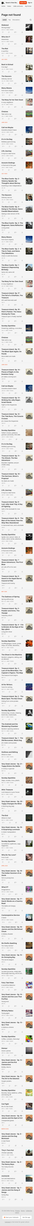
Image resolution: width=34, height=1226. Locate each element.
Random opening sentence (10, 729)
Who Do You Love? (9, 855)
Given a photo (6, 1051)
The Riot (5, 49)
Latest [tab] (5, 20)
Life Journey (6, 151)
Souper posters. (7, 1081)
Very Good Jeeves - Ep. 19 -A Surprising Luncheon (12, 828)
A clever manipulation (9, 832)
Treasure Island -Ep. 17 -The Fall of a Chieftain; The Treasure (12, 295)
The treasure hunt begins (10, 675)
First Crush (5, 857)
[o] (29, 180)
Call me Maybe (7, 127)
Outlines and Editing (10, 752)
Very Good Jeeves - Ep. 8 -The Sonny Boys (12, 1163)
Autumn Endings (8, 163)
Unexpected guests (8, 1120)
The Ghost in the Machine (12, 655)
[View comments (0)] (9, 32)
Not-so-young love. (8, 878)
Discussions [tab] (16, 20)
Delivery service (7, 79)
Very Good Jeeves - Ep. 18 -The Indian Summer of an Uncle (12, 873)
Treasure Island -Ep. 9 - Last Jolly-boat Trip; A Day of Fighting (12, 504)
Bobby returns (6, 1067)
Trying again (6, 1013)
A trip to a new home (8, 153)
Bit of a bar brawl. (7, 1106)
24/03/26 (5, 1176)
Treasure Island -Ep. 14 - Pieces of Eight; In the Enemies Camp (11, 372)
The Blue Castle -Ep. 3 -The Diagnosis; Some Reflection (12, 224)
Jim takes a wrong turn (9, 377)
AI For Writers (7, 685)
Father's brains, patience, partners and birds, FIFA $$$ (11, 434)
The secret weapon (8, 960)
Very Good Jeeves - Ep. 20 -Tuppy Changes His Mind (12, 802)
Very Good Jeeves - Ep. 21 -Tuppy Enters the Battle (12, 765)
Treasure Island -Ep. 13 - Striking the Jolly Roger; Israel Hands (11, 400)
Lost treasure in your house (10, 792)
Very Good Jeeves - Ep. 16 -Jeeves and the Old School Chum (12, 929)
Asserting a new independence (11, 186)
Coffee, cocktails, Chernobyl (10, 1039)
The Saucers (6, 76)
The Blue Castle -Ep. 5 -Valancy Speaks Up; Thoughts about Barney (11, 181)
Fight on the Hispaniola (9, 405)
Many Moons (7, 88)
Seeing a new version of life (10, 214)
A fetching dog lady (8, 806)
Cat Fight (5, 1104)
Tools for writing (7, 687)
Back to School (7, 64)
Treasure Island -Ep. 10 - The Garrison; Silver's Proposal (11, 476)
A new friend (6, 1141)
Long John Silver (7, 632)
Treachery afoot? (7, 615)
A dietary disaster (7, 934)
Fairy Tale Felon (8, 983)
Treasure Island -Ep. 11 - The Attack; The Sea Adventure (11, 458)
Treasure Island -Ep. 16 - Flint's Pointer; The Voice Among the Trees (11, 312)
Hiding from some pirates (10, 701)
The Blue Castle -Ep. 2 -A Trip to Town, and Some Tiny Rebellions (11, 251)
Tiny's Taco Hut (8, 1150)
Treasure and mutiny (8, 583)
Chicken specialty (7, 1153)
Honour (4, 1048)
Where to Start (6, 754)
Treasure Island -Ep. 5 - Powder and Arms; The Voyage (11, 610)
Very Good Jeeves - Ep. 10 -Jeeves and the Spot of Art (12, 1117)
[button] (3, 6)
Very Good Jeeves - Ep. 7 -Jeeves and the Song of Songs (12, 1190)
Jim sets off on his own (9, 567)
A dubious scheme (8, 1027)
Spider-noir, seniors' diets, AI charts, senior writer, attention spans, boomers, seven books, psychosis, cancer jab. (11, 538)
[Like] (3, 32)
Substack (7, 1222)
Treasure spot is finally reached (12, 316)
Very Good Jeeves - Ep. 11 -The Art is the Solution (12, 1077)
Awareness (5, 39)
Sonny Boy (5, 1195)
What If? (5, 887)
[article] (17, 28)
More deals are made (8, 356)
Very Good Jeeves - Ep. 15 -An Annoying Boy (12, 956)
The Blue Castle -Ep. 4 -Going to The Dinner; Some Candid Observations (12, 209)
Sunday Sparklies (8, 326)
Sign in (30, 2)
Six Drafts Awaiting (9, 943)
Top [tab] (9, 20)
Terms (23, 1211)
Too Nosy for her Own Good (12, 100)
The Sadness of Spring (10, 597)
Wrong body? (6, 27)
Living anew (5, 228)
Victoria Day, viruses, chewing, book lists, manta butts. (11, 714)
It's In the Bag (7, 139)
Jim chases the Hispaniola (10, 421)
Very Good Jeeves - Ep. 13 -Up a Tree (12, 1024)
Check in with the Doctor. (10, 256)
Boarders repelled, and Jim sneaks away (10, 464)
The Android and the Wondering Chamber (10, 725)
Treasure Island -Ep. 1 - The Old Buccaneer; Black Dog (12, 739)
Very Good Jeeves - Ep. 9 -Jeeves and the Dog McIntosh (12, 1136)
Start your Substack (12, 1217)
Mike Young (10, 29)
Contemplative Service (11, 915)
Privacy (17, 1211)
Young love (5, 1001)
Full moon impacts (8, 90)
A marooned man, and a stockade (12, 525)
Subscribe (23, 2)
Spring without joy (8, 599)
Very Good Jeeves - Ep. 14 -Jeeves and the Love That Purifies (12, 996)
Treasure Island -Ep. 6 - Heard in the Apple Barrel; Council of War (12, 578)
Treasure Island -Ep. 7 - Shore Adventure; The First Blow (12, 562)
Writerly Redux (7, 1011)
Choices (5, 111)
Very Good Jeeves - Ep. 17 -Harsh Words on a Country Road (12, 901)
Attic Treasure (7, 790)
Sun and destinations (8, 1178)
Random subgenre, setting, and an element (12, 658)
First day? (5, 67)
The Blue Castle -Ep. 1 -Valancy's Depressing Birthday (11, 267)
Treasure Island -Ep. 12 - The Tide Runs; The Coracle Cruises (12, 416)
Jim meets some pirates (9, 743)
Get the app (26, 1217)
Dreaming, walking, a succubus (12, 328)
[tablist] (11, 20)
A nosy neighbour (7, 102)
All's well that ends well (9, 300)
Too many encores (7, 1167)
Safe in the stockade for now (11, 509)
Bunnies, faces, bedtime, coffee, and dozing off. (12, 1094)
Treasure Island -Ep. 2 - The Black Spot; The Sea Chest (12, 697)
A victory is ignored (8, 769)
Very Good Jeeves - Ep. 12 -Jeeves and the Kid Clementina (12, 1062)
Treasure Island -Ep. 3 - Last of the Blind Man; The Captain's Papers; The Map (12, 670)
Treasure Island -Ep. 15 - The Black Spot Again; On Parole (12, 351)
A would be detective (8, 985)
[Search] (30, 20)
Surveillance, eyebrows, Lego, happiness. (11, 845)
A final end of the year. (9, 165)
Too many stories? (7, 946)
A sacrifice (5, 51)
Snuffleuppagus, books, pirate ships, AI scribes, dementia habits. (11, 644)
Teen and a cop (6, 114)
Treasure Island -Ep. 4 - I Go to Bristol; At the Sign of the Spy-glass (12, 627)
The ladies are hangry (8, 906)
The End (5, 815)
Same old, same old (8, 272)
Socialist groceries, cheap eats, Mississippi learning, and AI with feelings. (12, 972)
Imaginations (6, 889)
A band (4, 918)
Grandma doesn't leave (9, 130)
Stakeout (5, 25)
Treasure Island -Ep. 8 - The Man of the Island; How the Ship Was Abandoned (12, 520)
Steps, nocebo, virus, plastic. (11, 780)
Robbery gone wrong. (9, 142)
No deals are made (8, 481)
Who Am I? (6, 37)
